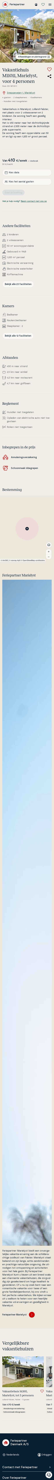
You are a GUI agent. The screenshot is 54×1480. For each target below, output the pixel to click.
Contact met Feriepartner (20, 1467)
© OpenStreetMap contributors (33, 560)
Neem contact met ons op (34, 201)
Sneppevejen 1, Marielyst (21, 93)
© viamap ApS (14, 560)
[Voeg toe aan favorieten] (49, 69)
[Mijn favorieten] (43, 4)
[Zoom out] (49, 556)
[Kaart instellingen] (49, 545)
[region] (27, 529)
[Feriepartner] (13, 4)
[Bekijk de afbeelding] (27, 36)
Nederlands (12, 1455)
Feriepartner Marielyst (14, 1315)
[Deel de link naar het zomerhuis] (49, 76)
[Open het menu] (50, 4)
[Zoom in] (49, 551)
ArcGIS (5, 560)
